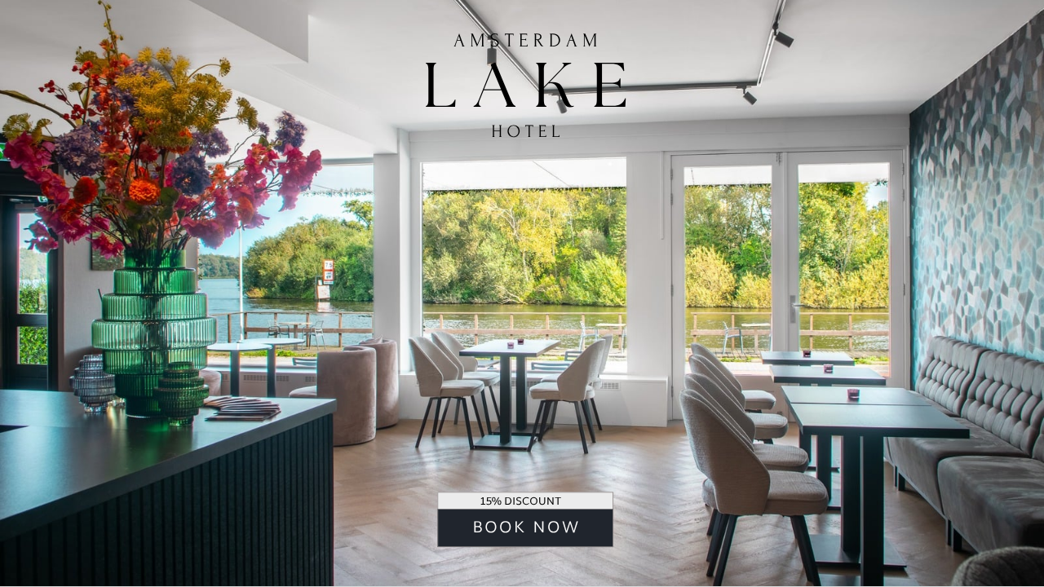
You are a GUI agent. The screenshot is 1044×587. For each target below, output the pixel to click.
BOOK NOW (526, 529)
